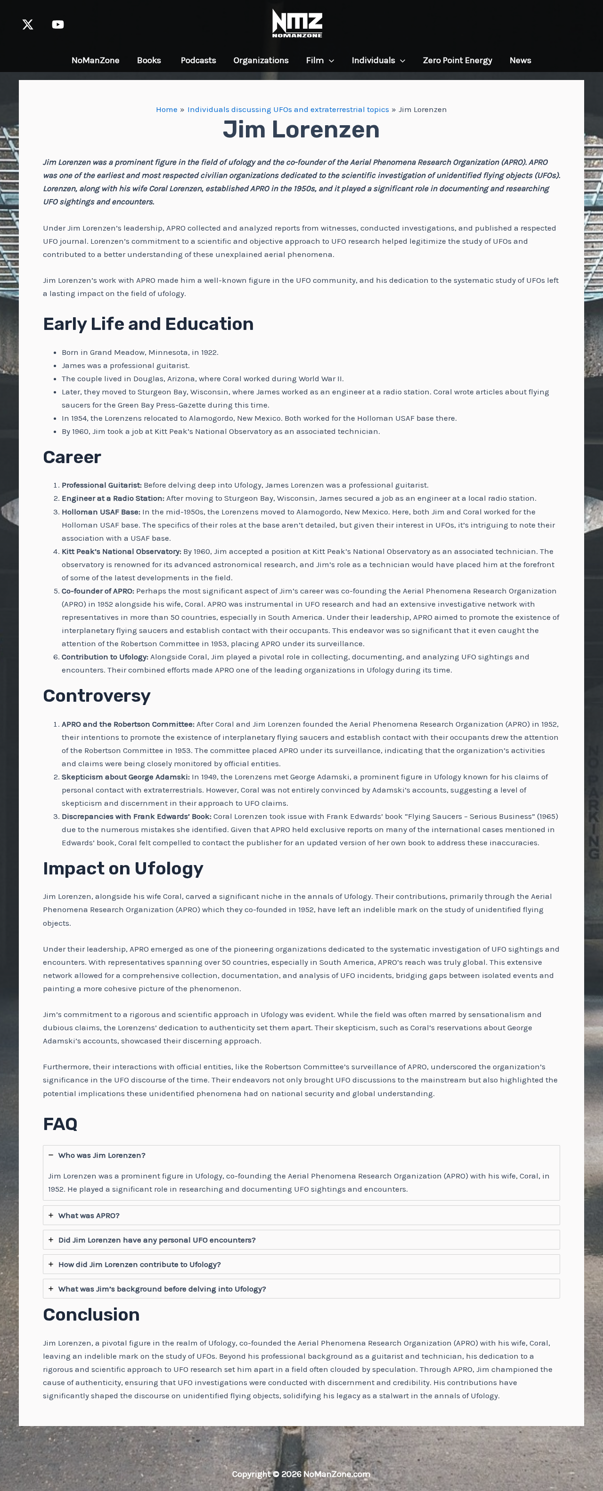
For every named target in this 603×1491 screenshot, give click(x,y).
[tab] (301, 1173)
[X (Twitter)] (28, 24)
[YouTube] (58, 24)
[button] (329, 60)
